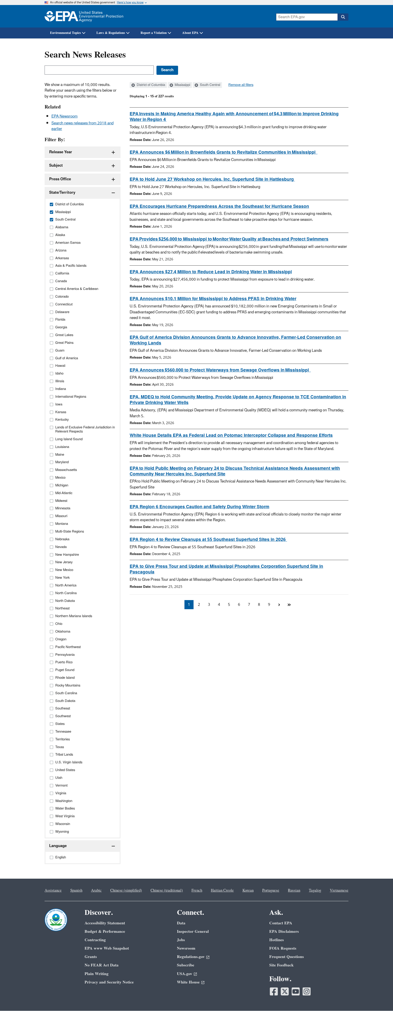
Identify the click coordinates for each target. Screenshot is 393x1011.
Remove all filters (240, 85)
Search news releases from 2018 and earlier (82, 126)
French (196, 890)
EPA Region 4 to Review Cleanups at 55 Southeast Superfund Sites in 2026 (208, 539)
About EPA (190, 32)
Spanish (76, 890)
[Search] (343, 17)
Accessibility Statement (105, 923)
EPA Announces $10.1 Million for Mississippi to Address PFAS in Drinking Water (213, 298)
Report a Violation (154, 32)
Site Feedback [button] (281, 965)
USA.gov (184, 973)
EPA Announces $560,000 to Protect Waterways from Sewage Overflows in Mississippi (220, 370)
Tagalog (315, 890)
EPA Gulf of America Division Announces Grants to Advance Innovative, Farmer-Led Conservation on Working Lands (235, 340)
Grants (91, 956)
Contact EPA (280, 923)
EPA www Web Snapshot (107, 948)
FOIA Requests (282, 948)
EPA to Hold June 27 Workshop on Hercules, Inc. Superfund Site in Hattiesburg (212, 179)
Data (181, 923)
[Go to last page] (289, 604)
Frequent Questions (286, 956)
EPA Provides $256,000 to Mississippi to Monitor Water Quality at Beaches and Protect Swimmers (229, 239)
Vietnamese (339, 890)
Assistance (53, 890)
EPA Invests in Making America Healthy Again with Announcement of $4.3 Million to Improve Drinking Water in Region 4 (234, 116)
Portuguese (270, 890)
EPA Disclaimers (284, 931)
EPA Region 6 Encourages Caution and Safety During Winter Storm (199, 506)
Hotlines (276, 940)
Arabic (96, 890)
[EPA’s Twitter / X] (284, 991)
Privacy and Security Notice (109, 982)
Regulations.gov (191, 956)
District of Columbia (150, 85)
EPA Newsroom (64, 116)
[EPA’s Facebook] (273, 991)
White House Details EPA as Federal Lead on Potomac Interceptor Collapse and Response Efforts (231, 435)
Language (58, 846)
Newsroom (186, 948)
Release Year (60, 152)
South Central (209, 85)
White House (188, 982)
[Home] (84, 16)
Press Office (60, 179)
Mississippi (182, 85)
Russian (294, 890)
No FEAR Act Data (101, 965)
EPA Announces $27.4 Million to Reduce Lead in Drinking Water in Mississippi (211, 272)
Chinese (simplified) (126, 890)
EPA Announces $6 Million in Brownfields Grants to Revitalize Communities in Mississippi (223, 152)
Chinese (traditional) (167, 890)
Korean (248, 890)
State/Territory (62, 193)
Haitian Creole (222, 890)
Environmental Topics (65, 32)
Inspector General (193, 931)
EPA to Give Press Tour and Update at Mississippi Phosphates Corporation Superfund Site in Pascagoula (226, 569)
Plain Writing (96, 973)
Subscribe (185, 965)
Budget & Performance (105, 931)
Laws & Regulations (110, 32)
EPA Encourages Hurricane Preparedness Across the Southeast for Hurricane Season (219, 206)
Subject (56, 165)
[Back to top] (380, 998)
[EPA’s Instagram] (306, 991)
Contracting (95, 940)
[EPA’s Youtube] (295, 991)
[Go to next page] (279, 604)
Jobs (181, 940)
